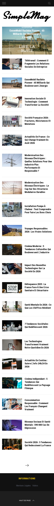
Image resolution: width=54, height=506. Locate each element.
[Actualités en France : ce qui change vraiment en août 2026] (12, 140)
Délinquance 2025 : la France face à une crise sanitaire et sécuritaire (37, 287)
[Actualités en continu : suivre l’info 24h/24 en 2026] (12, 363)
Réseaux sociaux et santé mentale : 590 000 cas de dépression (37, 424)
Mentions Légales (23, 485)
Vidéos (35, 485)
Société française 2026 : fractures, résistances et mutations (38, 120)
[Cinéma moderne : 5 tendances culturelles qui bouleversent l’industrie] (12, 249)
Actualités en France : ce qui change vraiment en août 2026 (37, 139)
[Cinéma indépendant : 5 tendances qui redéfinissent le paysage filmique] (12, 382)
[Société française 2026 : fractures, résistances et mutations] (12, 121)
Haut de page (25, 500)
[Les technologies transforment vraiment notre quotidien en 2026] (12, 344)
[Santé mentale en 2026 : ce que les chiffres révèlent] (12, 306)
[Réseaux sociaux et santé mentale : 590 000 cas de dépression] (12, 425)
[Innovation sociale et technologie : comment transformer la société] (12, 102)
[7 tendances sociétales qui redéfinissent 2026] (12, 325)
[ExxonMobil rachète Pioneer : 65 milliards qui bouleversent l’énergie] (12, 83)
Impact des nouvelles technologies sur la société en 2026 (35, 268)
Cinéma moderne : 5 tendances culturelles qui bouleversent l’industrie (38, 249)
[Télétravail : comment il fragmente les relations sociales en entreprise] (12, 64)
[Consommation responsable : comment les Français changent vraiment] (12, 404)
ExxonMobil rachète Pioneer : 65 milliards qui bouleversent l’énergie (37, 82)
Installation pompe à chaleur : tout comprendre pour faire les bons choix (38, 209)
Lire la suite (27, 48)
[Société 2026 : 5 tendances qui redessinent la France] (12, 444)
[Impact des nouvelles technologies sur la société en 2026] (12, 268)
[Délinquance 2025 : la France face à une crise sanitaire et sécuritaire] (12, 287)
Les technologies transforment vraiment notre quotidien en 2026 (37, 344)
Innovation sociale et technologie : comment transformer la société (37, 101)
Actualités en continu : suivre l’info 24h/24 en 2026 (36, 363)
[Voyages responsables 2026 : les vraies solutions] (12, 230)
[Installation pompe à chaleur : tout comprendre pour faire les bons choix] (12, 209)
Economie (27, 27)
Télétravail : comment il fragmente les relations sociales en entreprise (37, 63)
